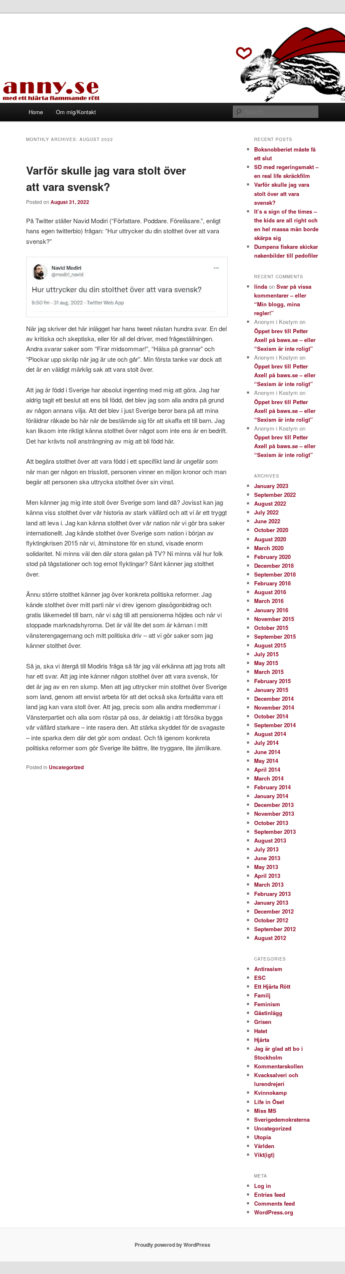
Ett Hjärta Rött (272, 986)
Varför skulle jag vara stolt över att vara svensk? (281, 193)
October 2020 (271, 530)
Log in (262, 1186)
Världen (264, 1146)
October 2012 (271, 920)
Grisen (262, 1022)
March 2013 (269, 884)
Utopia (262, 1137)
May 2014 (266, 761)
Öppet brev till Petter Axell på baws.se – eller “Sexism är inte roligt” (285, 339)
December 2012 (274, 911)
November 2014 (274, 707)
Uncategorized (66, 767)
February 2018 (272, 583)
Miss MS (265, 1111)
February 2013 (272, 894)
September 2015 (275, 636)
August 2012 (270, 938)
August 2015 (270, 645)
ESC (259, 978)
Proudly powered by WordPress (172, 1244)
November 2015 (274, 619)
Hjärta (261, 1040)
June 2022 (267, 521)
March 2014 (269, 778)
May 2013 (266, 867)
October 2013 (271, 823)
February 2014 (272, 787)
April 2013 (267, 876)
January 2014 (271, 796)
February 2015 (272, 681)
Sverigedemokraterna (282, 1119)
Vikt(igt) (264, 1155)
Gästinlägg (268, 1013)
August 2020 (270, 539)
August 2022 (270, 503)
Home (36, 112)
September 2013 (275, 831)
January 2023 (271, 486)
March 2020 (269, 548)
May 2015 (266, 663)
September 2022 (275, 495)
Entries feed (269, 1194)
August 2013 (270, 840)
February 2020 (272, 557)
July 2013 (266, 849)
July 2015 (266, 654)
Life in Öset (269, 1102)
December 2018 (274, 565)
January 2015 (271, 690)
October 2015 (271, 628)
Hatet (260, 1031)
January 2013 (271, 902)
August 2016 (270, 592)
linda (260, 286)
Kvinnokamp (270, 1092)
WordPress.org (273, 1212)
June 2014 (267, 752)
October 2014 (271, 716)
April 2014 (267, 769)
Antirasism (268, 969)
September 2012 (275, 929)
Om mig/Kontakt (76, 112)
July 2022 (266, 512)
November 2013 (274, 813)
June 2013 (267, 858)
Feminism (267, 1004)
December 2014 (274, 698)
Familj (262, 995)
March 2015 (269, 672)
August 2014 (270, 734)
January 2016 (271, 610)
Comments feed (274, 1203)
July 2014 (266, 743)
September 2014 (275, 725)
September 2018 (275, 574)
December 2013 (274, 805)
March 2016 (269, 601)
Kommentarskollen (278, 1066)
